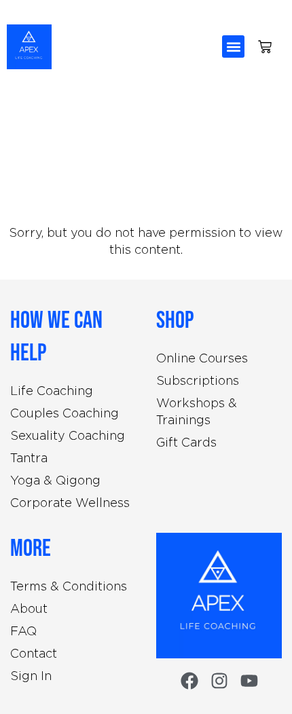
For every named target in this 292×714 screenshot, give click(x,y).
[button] (233, 46)
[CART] (264, 46)
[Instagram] (219, 681)
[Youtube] (249, 681)
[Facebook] (189, 681)
